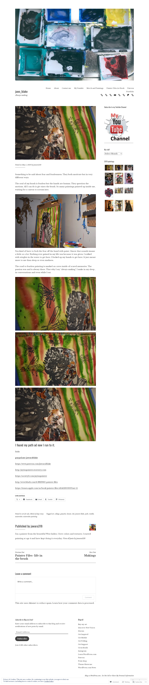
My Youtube (79, 88)
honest (69, 514)
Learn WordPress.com (87, 654)
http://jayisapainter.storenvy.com (30, 470)
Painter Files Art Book (115, 88)
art (53, 514)
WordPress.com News (87, 668)
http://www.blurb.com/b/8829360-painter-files (36, 482)
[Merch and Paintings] (119, 94)
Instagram (82, 651)
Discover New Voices (86, 628)
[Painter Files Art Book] (123, 94)
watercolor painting (30, 517)
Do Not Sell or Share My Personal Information (118, 676)
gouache (63, 514)
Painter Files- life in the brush (28, 555)
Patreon (130, 88)
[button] (109, 168)
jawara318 (37, 165)
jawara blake (79, 514)
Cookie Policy (49, 681)
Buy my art (82, 624)
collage (57, 514)
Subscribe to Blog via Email (24, 619)
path (86, 514)
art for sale (25, 514)
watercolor (18, 517)
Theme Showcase (85, 664)
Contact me (66, 88)
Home (48, 88)
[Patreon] (128, 94)
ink (73, 514)
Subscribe (22, 639)
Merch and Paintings (95, 88)
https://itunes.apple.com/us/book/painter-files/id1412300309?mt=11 (46, 488)
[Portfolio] (132, 94)
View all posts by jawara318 (74, 538)
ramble (91, 514)
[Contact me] (110, 94)
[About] (106, 94)
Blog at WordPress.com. (93, 676)
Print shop (82, 661)
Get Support (83, 644)
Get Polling (82, 641)
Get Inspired (83, 634)
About (56, 88)
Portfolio (130, 92)
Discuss (81, 631)
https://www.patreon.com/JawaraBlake (33, 464)
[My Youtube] (115, 94)
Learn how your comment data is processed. (73, 603)
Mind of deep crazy (37, 514)
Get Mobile (82, 638)
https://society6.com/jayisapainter (31, 476)
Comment (88, 597)
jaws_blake (21, 91)
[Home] (101, 94)
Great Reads (83, 648)
